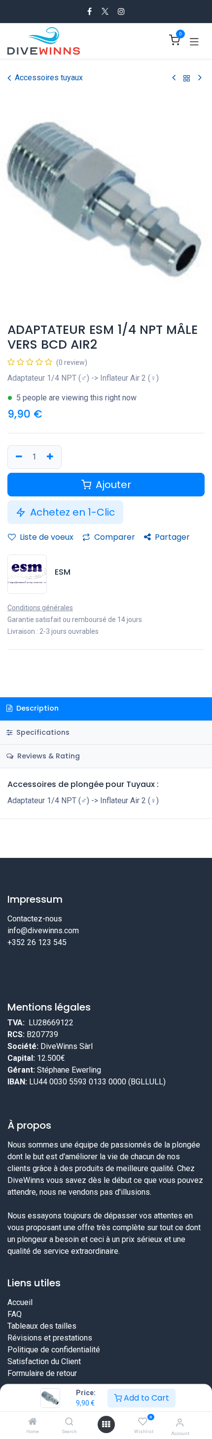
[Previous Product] (173, 78)
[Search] (69, 1422)
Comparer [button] (113, 537)
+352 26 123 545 (37, 942)
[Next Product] (200, 78)
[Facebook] (89, 11)
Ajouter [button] (112, 484)
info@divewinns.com (43, 930)
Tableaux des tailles (41, 1326)
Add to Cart (145, 1398)
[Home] (32, 1422)
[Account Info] (179, 1422)
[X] (105, 11)
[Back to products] (186, 78)
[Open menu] (106, 1424)
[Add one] (51, 457)
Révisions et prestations (49, 1337)
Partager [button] (171, 537)
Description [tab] (36, 708)
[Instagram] (121, 11)
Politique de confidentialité (53, 1349)
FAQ (14, 1314)
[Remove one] (17, 457)
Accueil (20, 1302)
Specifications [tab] (42, 732)
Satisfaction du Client (44, 1361)
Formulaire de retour (42, 1373)
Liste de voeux (45, 537)
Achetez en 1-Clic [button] (71, 512)
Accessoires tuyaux (49, 77)
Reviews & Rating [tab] (47, 756)
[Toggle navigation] (194, 41)
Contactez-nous (34, 918)
